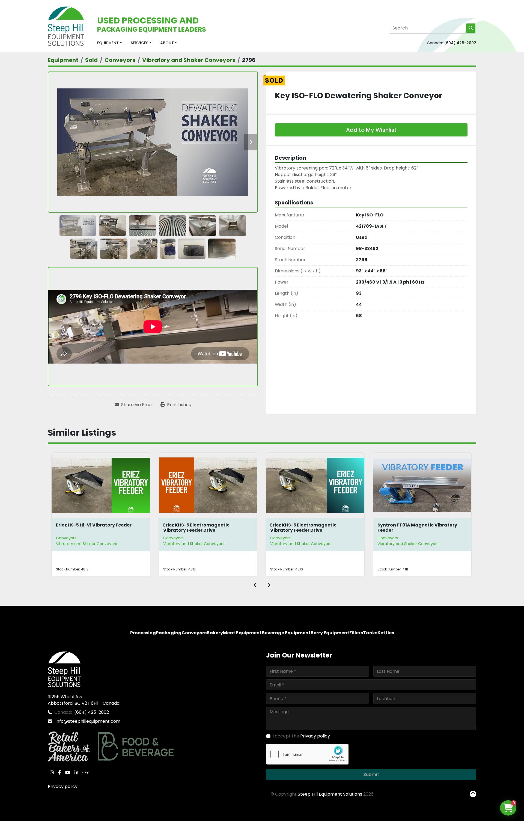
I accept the (301, 736)
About (167, 43)
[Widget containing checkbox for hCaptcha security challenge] (307, 754)
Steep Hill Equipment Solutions (330, 794)
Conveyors (66, 538)
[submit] (470, 28)
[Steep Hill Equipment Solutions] (64, 669)
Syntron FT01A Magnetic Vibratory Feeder (310, 527)
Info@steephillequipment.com (87, 721)
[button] (109, 43)
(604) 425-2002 (460, 43)
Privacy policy (63, 786)
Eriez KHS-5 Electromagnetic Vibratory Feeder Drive (89, 527)
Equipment (108, 43)
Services (139, 43)
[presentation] (255, 584)
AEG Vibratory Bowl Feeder (408, 525)
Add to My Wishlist (371, 130)
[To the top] (473, 794)
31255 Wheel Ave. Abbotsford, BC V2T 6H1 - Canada (84, 700)
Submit (371, 774)
